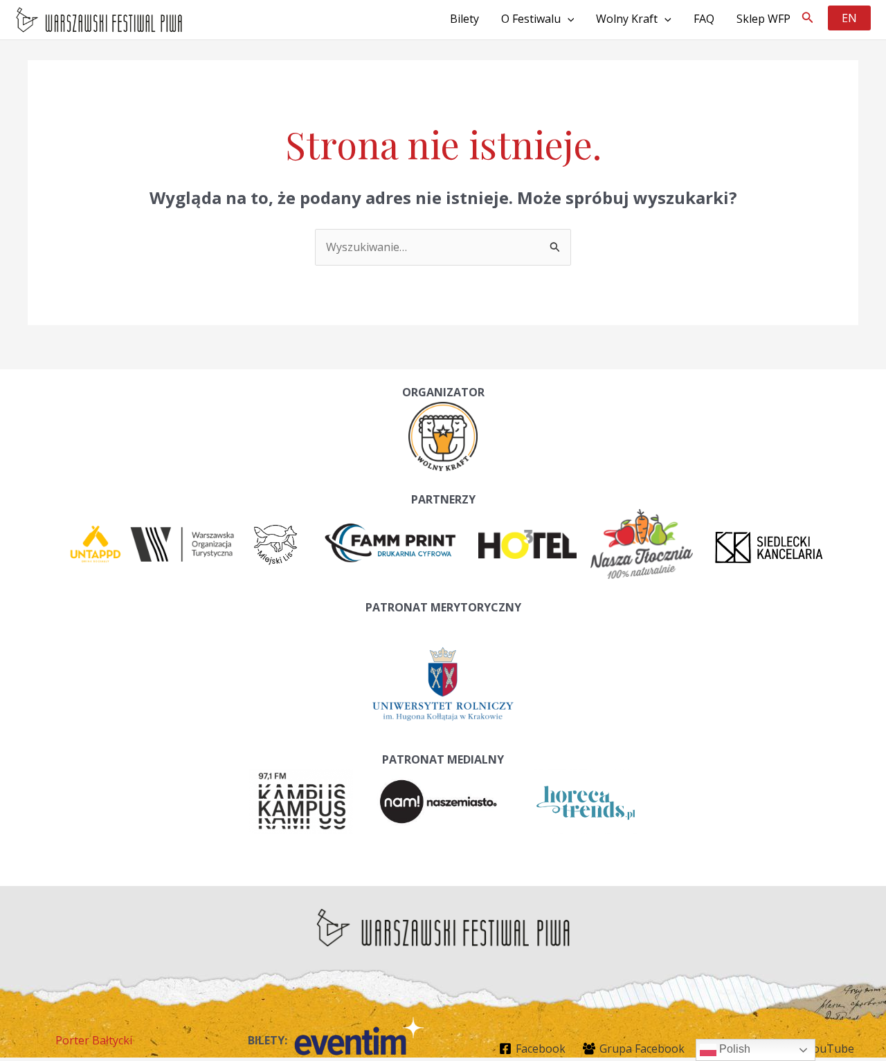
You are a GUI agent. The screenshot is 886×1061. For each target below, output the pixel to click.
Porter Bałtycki (93, 1040)
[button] (808, 18)
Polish (733, 1049)
